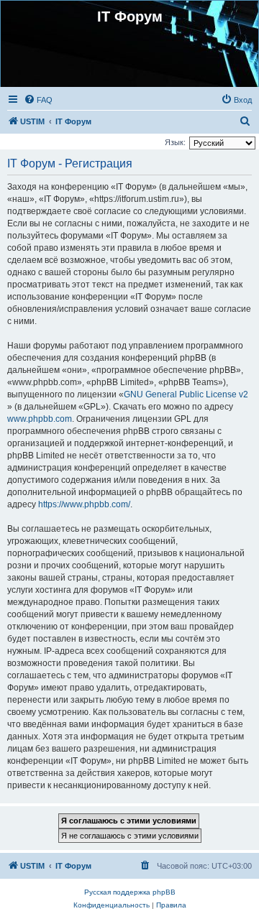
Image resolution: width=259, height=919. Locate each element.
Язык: (175, 142)
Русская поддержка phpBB (130, 892)
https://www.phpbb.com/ (84, 504)
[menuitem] (38, 99)
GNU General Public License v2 (186, 394)
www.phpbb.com (39, 419)
